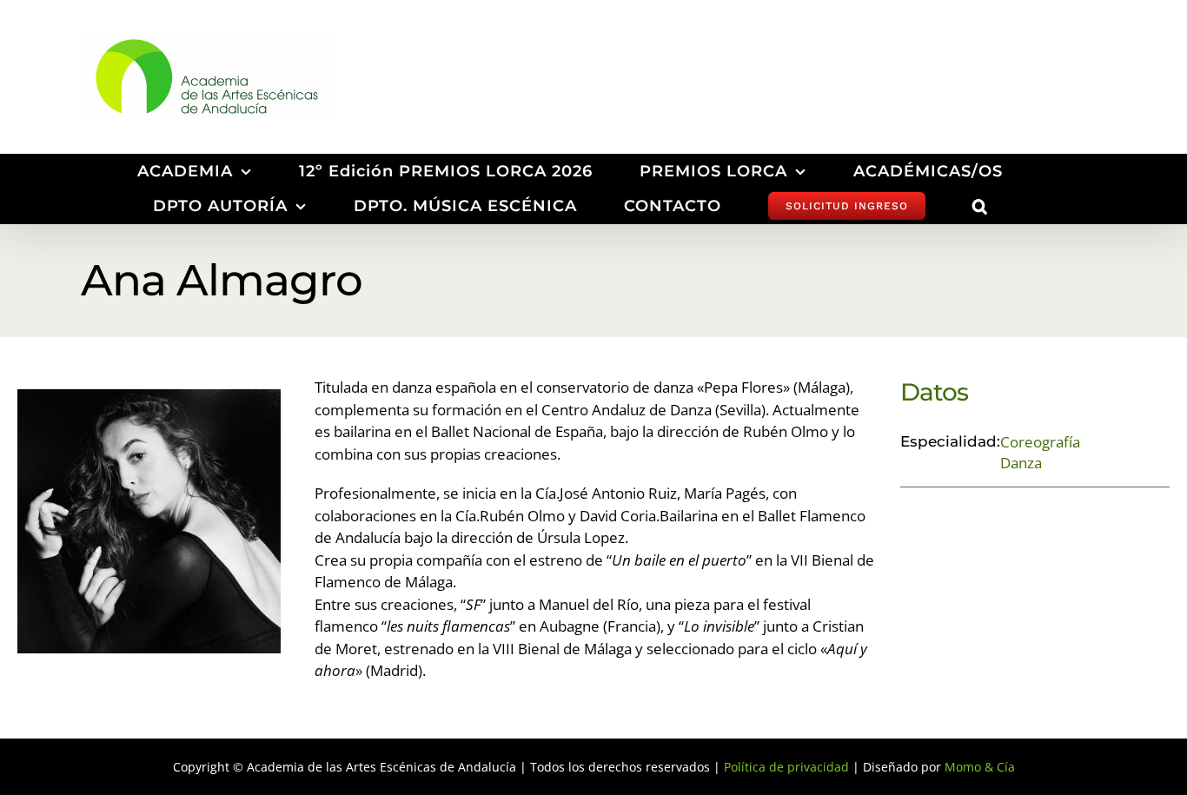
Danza (1021, 463)
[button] (980, 206)
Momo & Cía (980, 767)
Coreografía (1040, 442)
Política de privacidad (786, 767)
